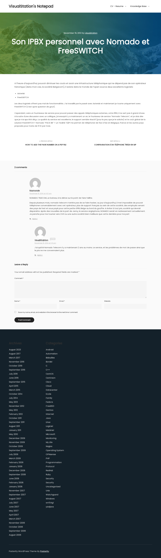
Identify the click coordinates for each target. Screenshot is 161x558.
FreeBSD (50, 406)
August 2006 (15, 534)
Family (49, 398)
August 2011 (14, 426)
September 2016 (17, 369)
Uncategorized (53, 486)
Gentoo (49, 410)
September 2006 (17, 530)
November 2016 (16, 361)
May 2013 (13, 402)
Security (50, 478)
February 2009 (16, 462)
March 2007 (15, 518)
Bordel (49, 361)
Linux (48, 422)
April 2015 (13, 385)
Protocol (50, 466)
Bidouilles (50, 357)
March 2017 (14, 357)
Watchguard (52, 494)
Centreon (50, 377)
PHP (48, 458)
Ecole (48, 394)
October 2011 (15, 418)
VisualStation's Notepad (21, 6)
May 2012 (13, 410)
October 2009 (16, 446)
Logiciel (49, 426)
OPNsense (51, 454)
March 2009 (15, 458)
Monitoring (51, 438)
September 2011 (17, 422)
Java (48, 418)
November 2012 (16, 406)
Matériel (50, 430)
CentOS (49, 373)
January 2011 (15, 430)
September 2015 (17, 381)
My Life (49, 442)
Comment (19, 278)
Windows (50, 498)
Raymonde (35, 190)
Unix (48, 490)
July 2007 (13, 502)
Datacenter (51, 389)
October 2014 (15, 394)
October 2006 (16, 526)
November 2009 (17, 442)
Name (17, 301)
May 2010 (13, 434)
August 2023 (15, 349)
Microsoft (50, 434)
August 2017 (15, 353)
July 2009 (13, 454)
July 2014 (13, 398)
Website (107, 301)
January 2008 (15, 486)
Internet (50, 414)
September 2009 (17, 450)
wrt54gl (50, 502)
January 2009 (15, 466)
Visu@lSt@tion (41, 240)
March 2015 (14, 389)
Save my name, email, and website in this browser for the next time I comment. (48, 312)
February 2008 (16, 482)
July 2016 (13, 373)
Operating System (55, 450)
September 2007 (17, 494)
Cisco (48, 381)
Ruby (48, 474)
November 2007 (17, 490)
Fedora (49, 402)
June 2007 (14, 506)
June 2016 (13, 377)
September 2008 (17, 474)
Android (49, 349)
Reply (35, 219)
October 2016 (15, 365)
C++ (48, 369)
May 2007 (13, 510)
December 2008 (17, 470)
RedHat (49, 470)
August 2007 (15, 498)
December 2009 (17, 438)
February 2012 (16, 414)
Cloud (48, 385)
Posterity (44, 551)
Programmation (54, 462)
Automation (51, 353)
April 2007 (14, 514)
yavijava (50, 506)
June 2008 (14, 478)
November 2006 (17, 522)
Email (62, 301)
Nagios (49, 446)
